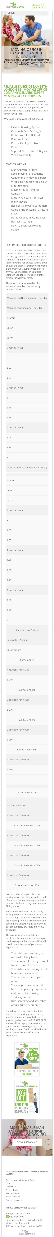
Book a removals (14, 1200)
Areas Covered (13, 1196)
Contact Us (11, 1186)
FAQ (8, 1183)
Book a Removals (27, 1142)
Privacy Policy (12, 1190)
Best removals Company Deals (20, 1180)
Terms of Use (12, 1193)
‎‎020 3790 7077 (16, 1216)
